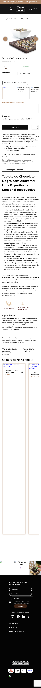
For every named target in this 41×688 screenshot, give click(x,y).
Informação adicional (14, 170)
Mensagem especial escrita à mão (13, 102)
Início (4, 19)
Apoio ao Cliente (16, 631)
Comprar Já (15, 127)
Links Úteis (13, 627)
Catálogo (13, 623)
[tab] (19, 170)
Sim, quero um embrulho (18, 119)
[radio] (9, 93)
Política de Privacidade (22, 603)
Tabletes (10, 19)
